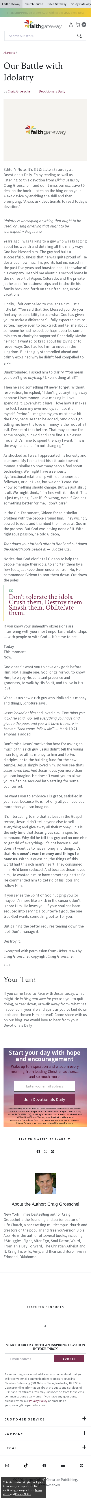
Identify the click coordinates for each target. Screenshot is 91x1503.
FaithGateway (11, 4)
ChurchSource (34, 4)
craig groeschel (20, 91)
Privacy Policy (38, 1401)
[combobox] (45, 36)
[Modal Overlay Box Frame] (45, 1087)
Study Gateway (81, 4)
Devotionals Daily (52, 91)
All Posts (9, 53)
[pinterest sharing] (52, 1151)
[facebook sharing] (38, 1151)
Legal (10, 1448)
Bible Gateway (57, 4)
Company (13, 1433)
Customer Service (24, 1419)
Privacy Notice (23, 1494)
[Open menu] (6, 24)
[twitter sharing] (45, 1151)
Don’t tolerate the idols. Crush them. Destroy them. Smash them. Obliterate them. (46, 604)
